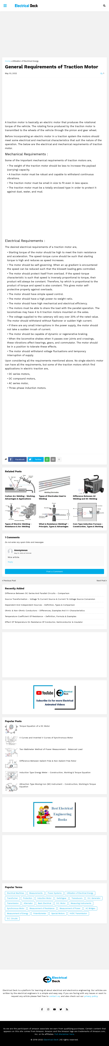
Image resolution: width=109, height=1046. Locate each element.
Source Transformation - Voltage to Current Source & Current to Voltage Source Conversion (50, 599)
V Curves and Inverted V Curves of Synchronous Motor (46, 737)
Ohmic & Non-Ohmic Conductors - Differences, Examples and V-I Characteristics (45, 610)
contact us (54, 996)
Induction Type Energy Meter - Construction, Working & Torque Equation (55, 772)
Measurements (36, 893)
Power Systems (55, 893)
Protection (27, 898)
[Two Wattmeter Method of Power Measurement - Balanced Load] (11, 752)
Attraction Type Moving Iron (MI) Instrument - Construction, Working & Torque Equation (57, 785)
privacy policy (91, 996)
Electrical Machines (15, 893)
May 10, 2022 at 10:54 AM (22, 553)
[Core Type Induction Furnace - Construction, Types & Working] (88, 512)
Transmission (13, 903)
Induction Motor (44, 898)
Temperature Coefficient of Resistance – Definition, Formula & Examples (40, 616)
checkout (54, 814)
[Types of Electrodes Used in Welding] (54, 484)
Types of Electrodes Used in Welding (52, 497)
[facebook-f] (42, 1009)
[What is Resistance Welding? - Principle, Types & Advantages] (54, 512)
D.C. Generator (94, 898)
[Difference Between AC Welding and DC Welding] (88, 484)
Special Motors (58, 913)
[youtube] (54, 1009)
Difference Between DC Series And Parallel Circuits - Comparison (37, 593)
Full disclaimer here (64, 1034)
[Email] (53, 459)
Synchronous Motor (15, 908)
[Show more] (59, 459)
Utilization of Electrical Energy (25, 61)
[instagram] (48, 1009)
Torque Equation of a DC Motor (34, 726)
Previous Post (10, 581)
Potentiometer (39, 913)
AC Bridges (90, 908)
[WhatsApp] (47, 459)
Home (7, 61)
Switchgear (61, 898)
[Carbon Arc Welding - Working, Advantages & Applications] (20, 484)
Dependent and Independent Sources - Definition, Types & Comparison (40, 605)
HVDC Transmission (78, 913)
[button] (5, 5)
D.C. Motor (61, 903)
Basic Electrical (44, 903)
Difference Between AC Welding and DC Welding (85, 497)
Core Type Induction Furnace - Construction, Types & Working (88, 525)
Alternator (28, 903)
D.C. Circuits (12, 918)
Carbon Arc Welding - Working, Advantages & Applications (20, 497)
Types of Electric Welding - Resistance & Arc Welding (18, 525)
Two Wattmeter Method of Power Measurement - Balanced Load (50, 749)
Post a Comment (54, 571)
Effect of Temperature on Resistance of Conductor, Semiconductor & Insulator (44, 622)
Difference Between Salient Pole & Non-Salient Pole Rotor (47, 761)
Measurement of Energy (17, 913)
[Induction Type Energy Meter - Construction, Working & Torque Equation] (11, 775)
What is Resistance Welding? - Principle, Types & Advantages (54, 525)
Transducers (77, 898)
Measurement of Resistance (42, 908)
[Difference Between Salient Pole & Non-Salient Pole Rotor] (11, 764)
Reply (10, 562)
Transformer (12, 898)
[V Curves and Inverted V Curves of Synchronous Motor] (11, 740)
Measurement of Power (70, 908)
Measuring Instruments (81, 903)
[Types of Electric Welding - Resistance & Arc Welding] (20, 512)
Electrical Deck (51, 1039)
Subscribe (54, 697)
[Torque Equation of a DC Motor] (11, 729)
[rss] (67, 1009)
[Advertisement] (54, 34)
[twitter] (60, 1009)
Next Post (101, 581)
